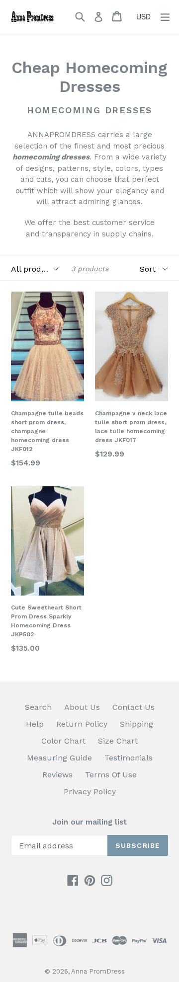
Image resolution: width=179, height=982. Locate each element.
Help (35, 724)
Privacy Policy (90, 791)
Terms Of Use (111, 774)
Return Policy (81, 724)
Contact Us (133, 707)
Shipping (136, 724)
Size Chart (118, 741)
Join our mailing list (89, 822)
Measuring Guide (59, 757)
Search (38, 707)
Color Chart (63, 741)
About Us (82, 707)
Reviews (57, 774)
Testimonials (128, 757)
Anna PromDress (98, 971)
